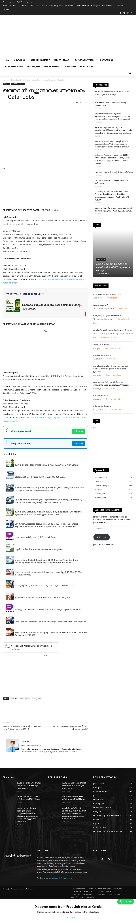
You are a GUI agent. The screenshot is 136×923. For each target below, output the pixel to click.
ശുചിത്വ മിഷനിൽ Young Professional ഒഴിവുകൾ (111, 181)
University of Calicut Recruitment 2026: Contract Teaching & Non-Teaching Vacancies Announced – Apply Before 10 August (112, 195)
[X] (39, 108)
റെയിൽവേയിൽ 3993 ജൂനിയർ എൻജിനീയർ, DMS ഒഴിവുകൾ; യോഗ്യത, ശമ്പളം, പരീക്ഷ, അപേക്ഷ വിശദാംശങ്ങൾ (112, 116)
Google (17, 649)
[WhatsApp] (127, 13)
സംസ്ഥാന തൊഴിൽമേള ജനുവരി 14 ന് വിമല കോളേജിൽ (70, 727)
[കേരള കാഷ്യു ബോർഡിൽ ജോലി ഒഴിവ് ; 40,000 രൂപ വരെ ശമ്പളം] (113, 253)
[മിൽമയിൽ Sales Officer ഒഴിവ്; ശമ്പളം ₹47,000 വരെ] (9, 799)
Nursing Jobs (36, 699)
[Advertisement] (83, 37)
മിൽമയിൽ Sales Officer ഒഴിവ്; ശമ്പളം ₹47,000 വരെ (111, 104)
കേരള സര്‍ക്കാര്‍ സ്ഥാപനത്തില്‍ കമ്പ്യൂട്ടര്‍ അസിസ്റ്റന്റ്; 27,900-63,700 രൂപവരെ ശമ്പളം (113, 209)
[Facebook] (120, 13)
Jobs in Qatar (24, 699)
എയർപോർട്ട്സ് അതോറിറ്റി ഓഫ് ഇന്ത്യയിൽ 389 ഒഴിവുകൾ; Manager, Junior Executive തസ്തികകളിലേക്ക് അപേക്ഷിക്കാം (113, 130)
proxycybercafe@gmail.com (59, 878)
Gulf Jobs (26, 80)
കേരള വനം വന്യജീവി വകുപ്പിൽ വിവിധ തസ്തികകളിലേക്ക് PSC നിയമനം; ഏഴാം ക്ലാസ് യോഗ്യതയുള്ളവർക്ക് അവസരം (112, 144)
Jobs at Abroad (15, 80)
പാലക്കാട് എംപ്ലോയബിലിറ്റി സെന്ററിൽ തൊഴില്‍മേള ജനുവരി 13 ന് (22, 727)
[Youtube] (131, 13)
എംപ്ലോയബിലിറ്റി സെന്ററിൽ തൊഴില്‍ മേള (114, 172)
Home (5, 80)
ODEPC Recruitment (18, 84)
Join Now (78, 431)
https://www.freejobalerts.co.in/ (32, 745)
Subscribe (102, 537)
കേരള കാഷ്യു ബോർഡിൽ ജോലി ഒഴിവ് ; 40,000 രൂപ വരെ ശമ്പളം (112, 93)
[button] (130, 73)
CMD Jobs (101, 260)
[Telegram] (124, 13)
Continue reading (68, 917)
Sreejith (25, 741)
